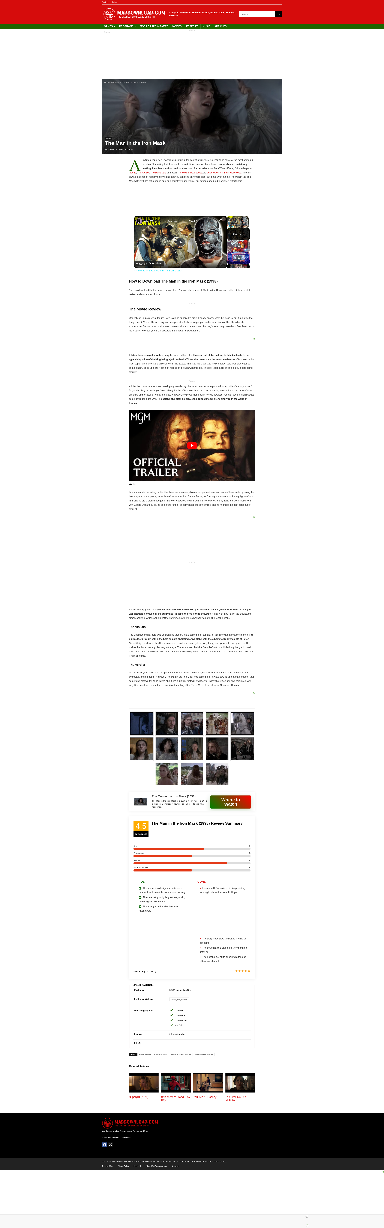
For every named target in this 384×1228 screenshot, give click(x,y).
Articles (220, 26)
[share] (220, 219)
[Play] (229, 226)
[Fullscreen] (247, 226)
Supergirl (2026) (138, 1097)
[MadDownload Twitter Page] (110, 1144)
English (105, 2)
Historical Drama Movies (180, 1054)
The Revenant (158, 172)
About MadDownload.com (156, 1166)
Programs (126, 26)
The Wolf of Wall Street (189, 172)
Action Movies (145, 1054)
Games (108, 26)
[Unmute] (232, 226)
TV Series (192, 26)
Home (107, 82)
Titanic (132, 172)
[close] (307, 1216)
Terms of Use (107, 1166)
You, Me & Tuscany (204, 1097)
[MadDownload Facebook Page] (104, 1144)
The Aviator (143, 172)
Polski (114, 2)
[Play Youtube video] (192, 445)
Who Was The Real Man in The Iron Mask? (170, 221)
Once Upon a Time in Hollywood (224, 172)
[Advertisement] (192, 54)
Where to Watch (230, 801)
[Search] (278, 14)
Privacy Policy (123, 1166)
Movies (177, 26)
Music (206, 26)
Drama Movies (160, 1054)
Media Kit (137, 1166)
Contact (175, 1166)
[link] (139, 221)
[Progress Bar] (238, 224)
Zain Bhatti (109, 149)
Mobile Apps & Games (154, 26)
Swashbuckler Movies (203, 1054)
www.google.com (179, 999)
